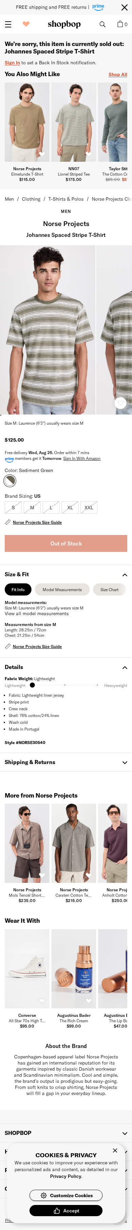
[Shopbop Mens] (64, 24)
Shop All (118, 74)
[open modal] (48, 330)
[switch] (42, 154)
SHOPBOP (18, 1133)
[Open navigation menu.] (8, 24)
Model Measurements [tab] (62, 591)
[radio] (13, 507)
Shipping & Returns (30, 762)
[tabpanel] (66, 625)
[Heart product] (120, 403)
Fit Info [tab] (18, 591)
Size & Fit (17, 574)
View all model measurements (37, 613)
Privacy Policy (65, 1176)
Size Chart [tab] (109, 591)
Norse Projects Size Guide (37, 522)
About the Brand (66, 1046)
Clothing (31, 199)
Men (9, 199)
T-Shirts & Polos (66, 199)
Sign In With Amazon (82, 458)
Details (14, 667)
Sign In (12, 62)
